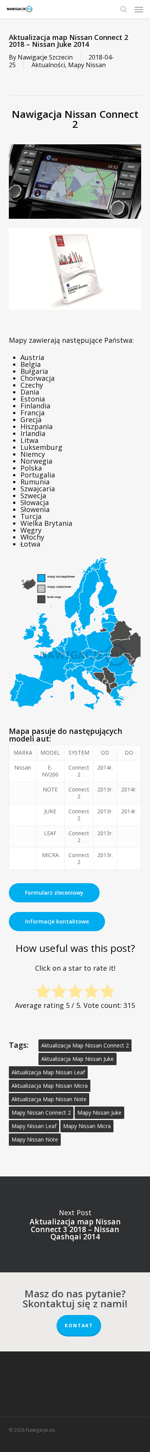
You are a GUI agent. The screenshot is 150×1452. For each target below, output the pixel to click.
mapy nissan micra (87, 1126)
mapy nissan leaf (34, 1126)
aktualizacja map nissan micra (50, 1085)
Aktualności (48, 65)
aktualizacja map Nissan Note (49, 1099)
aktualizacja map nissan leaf (48, 1072)
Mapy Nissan (87, 65)
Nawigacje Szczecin (45, 57)
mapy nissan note (35, 1139)
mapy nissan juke (99, 1112)
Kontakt (79, 1325)
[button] (139, 9)
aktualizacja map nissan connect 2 (85, 1045)
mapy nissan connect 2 (41, 1112)
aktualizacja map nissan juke (77, 1058)
